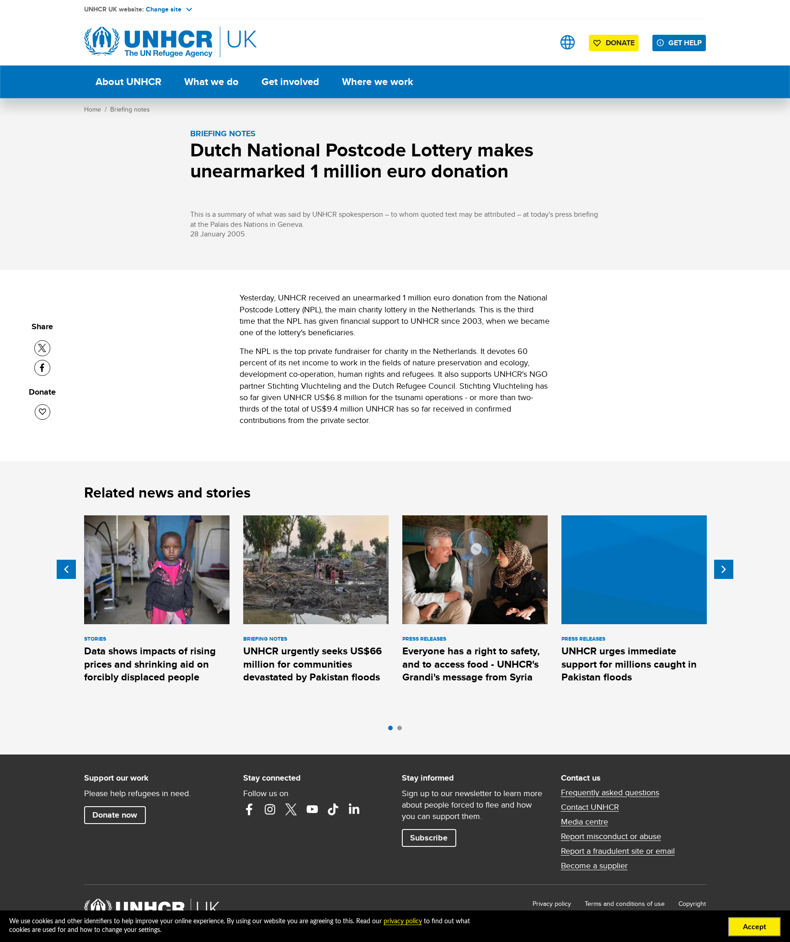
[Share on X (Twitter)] (42, 348)
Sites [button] (567, 42)
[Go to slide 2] (401, 730)
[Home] (148, 42)
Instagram (270, 809)
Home (92, 109)
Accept (754, 927)
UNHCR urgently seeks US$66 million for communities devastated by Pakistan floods (312, 664)
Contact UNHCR (590, 807)
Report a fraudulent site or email (618, 851)
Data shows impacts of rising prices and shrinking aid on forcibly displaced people (150, 664)
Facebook (249, 809)
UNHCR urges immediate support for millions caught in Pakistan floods (629, 664)
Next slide (723, 569)
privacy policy (403, 921)
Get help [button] (685, 42)
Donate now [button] (114, 815)
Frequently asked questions (610, 792)
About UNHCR (128, 81)
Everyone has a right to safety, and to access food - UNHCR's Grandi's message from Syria (471, 664)
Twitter (291, 809)
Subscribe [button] (429, 838)
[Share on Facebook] (42, 368)
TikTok (333, 809)
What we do (211, 81)
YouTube (312, 809)
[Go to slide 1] (392, 730)
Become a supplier (594, 866)
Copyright (692, 903)
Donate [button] (620, 42)
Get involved (290, 81)
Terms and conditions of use (625, 903)
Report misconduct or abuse (611, 836)
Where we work (377, 81)
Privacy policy (552, 903)
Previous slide (66, 569)
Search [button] (538, 42)
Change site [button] (163, 9)
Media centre (584, 822)
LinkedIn (354, 809)
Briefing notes (130, 109)
